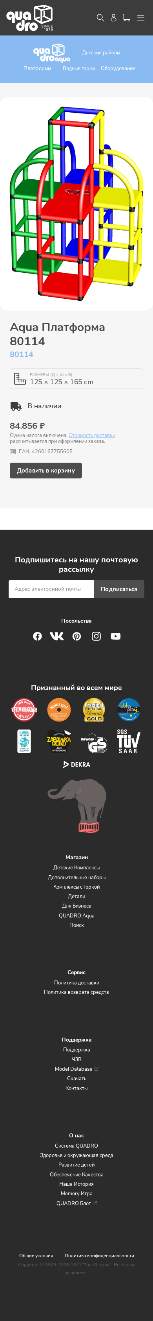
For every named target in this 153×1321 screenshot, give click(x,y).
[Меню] (141, 18)
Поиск (76, 925)
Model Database (73, 1069)
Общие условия (36, 1255)
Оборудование (118, 68)
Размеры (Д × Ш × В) (51, 375)
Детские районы (101, 52)
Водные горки (79, 68)
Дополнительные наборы (77, 877)
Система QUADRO (76, 1146)
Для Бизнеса (76, 906)
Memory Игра (77, 1193)
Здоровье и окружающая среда (76, 1155)
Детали (76, 896)
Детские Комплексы (76, 867)
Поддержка (76, 1049)
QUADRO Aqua (77, 915)
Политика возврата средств (76, 992)
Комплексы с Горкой (76, 887)
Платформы (37, 68)
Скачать (76, 1078)
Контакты (76, 1088)
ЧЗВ (77, 1059)
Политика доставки (76, 982)
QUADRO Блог (73, 1203)
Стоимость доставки (92, 435)
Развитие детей (76, 1164)
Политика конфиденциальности (99, 1255)
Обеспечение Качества (77, 1174)
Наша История (76, 1184)
